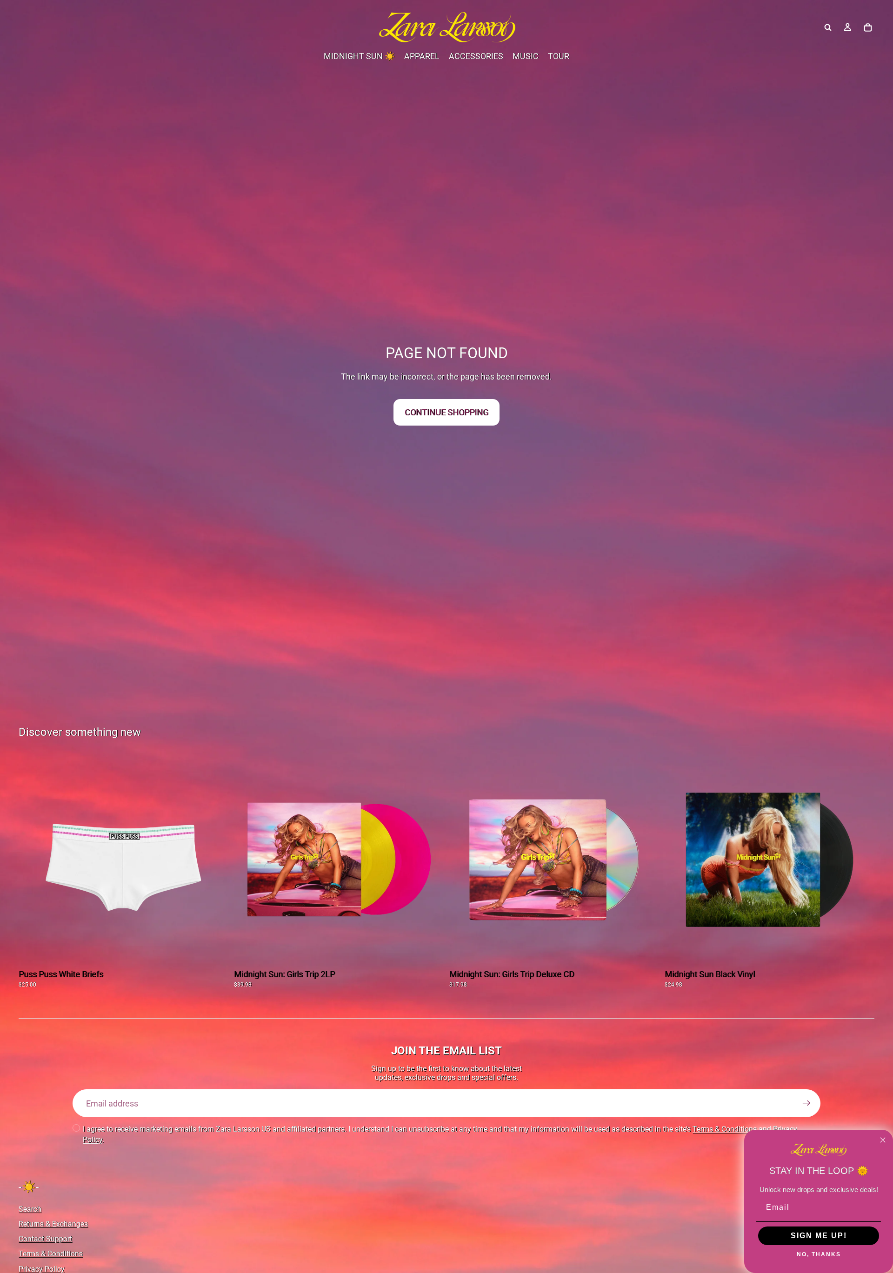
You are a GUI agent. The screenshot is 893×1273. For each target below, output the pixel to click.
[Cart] (868, 27)
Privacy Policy (42, 1268)
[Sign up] (806, 1103)
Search (30, 1208)
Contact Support (45, 1238)
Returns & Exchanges (53, 1224)
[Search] (828, 27)
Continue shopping (446, 412)
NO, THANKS (819, 1254)
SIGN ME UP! (819, 1236)
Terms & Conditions (725, 1129)
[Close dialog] (882, 1140)
